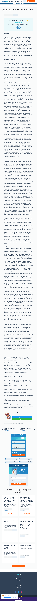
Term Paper (6, 510)
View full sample (10, 513)
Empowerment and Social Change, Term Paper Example (10, 547)
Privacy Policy (18, 585)
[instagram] (21, 592)
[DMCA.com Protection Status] (18, 596)
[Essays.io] (18, 574)
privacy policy (23, 598)
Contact (18, 580)
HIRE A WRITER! (31, 1)
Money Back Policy (19, 587)
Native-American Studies (13, 423)
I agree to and (19, 481)
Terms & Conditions (18, 583)
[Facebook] (16, 592)
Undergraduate (20, 423)
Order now (18, 454)
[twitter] (18, 592)
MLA (7, 423)
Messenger (23, 417)
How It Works (18, 578)
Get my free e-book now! (18, 483)
